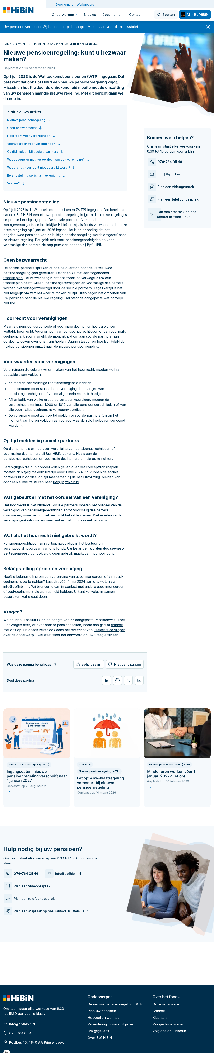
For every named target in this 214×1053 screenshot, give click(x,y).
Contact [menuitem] (135, 15)
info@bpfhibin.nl (170, 174)
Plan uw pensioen (102, 1011)
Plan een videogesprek (176, 187)
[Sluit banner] (208, 27)
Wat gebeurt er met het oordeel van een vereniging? (46, 159)
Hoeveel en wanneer (104, 1017)
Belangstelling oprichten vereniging (33, 175)
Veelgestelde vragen (168, 1024)
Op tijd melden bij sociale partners (32, 151)
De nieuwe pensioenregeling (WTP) (116, 1004)
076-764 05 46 (170, 162)
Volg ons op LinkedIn (169, 1031)
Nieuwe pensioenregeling (26, 120)
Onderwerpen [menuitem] (63, 15)
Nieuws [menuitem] (90, 15)
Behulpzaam (91, 664)
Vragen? (13, 183)
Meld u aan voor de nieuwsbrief (113, 27)
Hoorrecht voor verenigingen (28, 135)
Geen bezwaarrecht (22, 128)
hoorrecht (25, 331)
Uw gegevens (98, 1031)
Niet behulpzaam (127, 664)
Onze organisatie (166, 1004)
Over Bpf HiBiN (100, 1037)
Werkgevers (85, 4)
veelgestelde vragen (109, 630)
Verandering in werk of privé (110, 1024)
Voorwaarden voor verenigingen (31, 143)
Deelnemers (64, 4)
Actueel (21, 44)
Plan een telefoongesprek (178, 199)
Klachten (160, 1017)
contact (117, 625)
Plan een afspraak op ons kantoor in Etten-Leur (176, 214)
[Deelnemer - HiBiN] (19, 11)
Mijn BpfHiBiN (198, 15)
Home (7, 44)
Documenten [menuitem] (112, 15)
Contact (159, 1011)
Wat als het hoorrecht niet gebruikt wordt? (38, 167)
